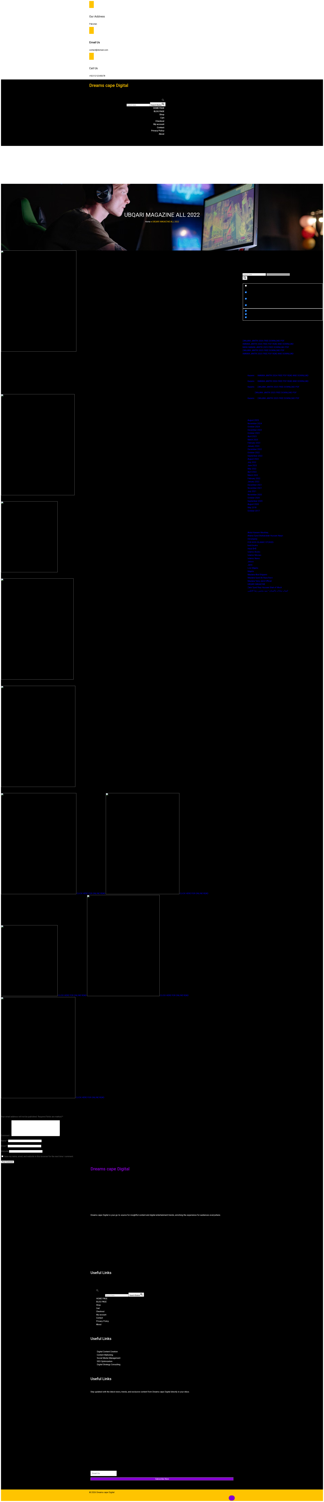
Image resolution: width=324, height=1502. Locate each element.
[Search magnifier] (244, 278)
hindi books (253, 545)
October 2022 (254, 452)
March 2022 (253, 475)
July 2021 (252, 491)
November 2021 (255, 488)
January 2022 (253, 481)
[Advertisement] (162, 165)
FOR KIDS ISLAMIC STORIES (261, 542)
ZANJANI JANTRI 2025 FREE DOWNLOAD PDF (263, 350)
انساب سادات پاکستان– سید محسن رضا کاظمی (268, 591)
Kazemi (251, 375)
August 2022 (253, 459)
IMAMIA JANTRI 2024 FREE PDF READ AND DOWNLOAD (282, 375)
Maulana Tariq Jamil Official (260, 581)
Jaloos (251, 561)
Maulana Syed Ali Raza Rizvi (260, 578)
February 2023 (254, 443)
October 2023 (254, 433)
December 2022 (255, 449)
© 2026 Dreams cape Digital (101, 1492)
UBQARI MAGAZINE (256, 584)
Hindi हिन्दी (252, 548)
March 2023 (253, 439)
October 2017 (254, 511)
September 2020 (255, 501)
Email (4, 1146)
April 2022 (252, 472)
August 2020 (253, 504)
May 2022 (252, 469)
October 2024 (254, 426)
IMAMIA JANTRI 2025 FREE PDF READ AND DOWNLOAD (267, 353)
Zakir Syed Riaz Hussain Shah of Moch (265, 587)
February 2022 (254, 478)
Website (4, 1151)
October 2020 (254, 498)
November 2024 (255, 423)
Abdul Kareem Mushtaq (258, 532)
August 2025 (253, 420)
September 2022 (255, 456)
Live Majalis (253, 568)
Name (4, 1141)
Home (147, 221)
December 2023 (255, 430)
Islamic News (254, 558)
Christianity (252, 539)
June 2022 (252, 465)
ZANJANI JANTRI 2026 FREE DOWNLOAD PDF (263, 341)
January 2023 (253, 446)
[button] (163, 100)
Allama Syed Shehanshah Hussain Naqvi (265, 535)
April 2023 (252, 436)
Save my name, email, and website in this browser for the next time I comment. (38, 1156)
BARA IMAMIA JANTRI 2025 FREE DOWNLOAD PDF (265, 347)
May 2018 (252, 507)
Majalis (251, 571)
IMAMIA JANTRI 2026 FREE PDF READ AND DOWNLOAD (267, 344)
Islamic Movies (254, 555)
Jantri (250, 565)
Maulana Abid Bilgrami (257, 574)
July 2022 (252, 462)
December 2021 (255, 485)
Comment (6, 1135)
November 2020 (255, 494)
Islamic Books (254, 552)
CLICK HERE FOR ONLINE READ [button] (91, 893)
